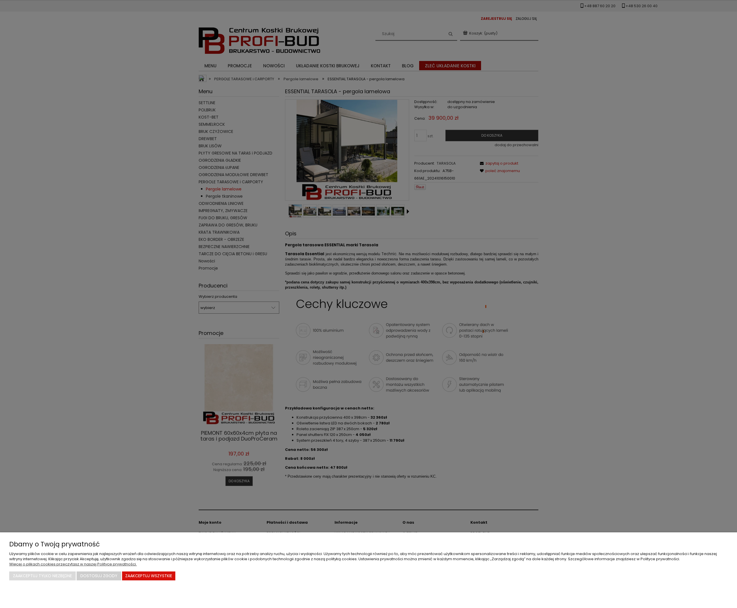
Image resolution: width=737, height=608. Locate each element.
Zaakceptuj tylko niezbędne (42, 576)
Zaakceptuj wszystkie (148, 576)
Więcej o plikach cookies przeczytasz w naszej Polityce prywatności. (73, 564)
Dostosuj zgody (98, 576)
